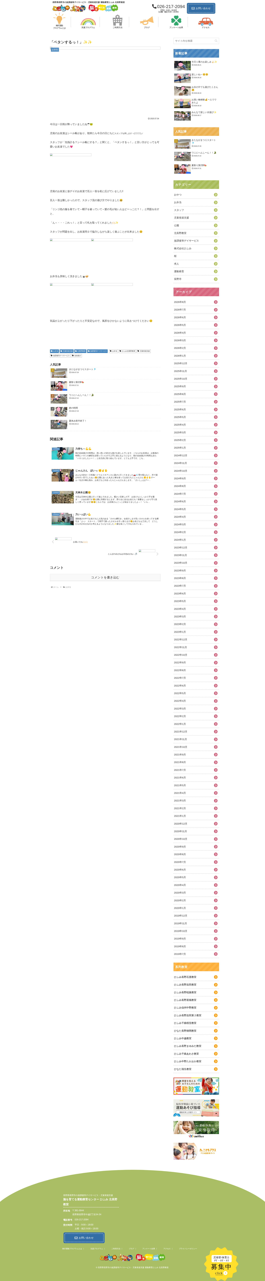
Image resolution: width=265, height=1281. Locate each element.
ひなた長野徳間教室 (185, 1030)
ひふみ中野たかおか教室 (187, 1061)
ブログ (131, 1249)
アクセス (167, 1249)
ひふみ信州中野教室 (185, 1007)
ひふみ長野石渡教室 (185, 977)
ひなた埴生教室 (182, 1069)
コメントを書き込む (105, 577)
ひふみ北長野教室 (128, 351)
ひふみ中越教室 (182, 1038)
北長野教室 (81, 351)
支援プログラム (96, 1249)
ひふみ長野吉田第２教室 (187, 1015)
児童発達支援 (68, 351)
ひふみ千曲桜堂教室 (185, 1023)
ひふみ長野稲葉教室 (185, 992)
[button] (216, 41)
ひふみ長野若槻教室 (185, 1000)
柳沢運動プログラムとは (72, 1249)
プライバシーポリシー (188, 1249)
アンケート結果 (148, 1249)
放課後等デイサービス (98, 351)
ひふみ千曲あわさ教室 (186, 1053)
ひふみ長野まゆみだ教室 (187, 1046)
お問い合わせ (203, 8)
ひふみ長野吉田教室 (185, 984)
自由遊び (77, 356)
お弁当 (55, 351)
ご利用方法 (115, 1249)
